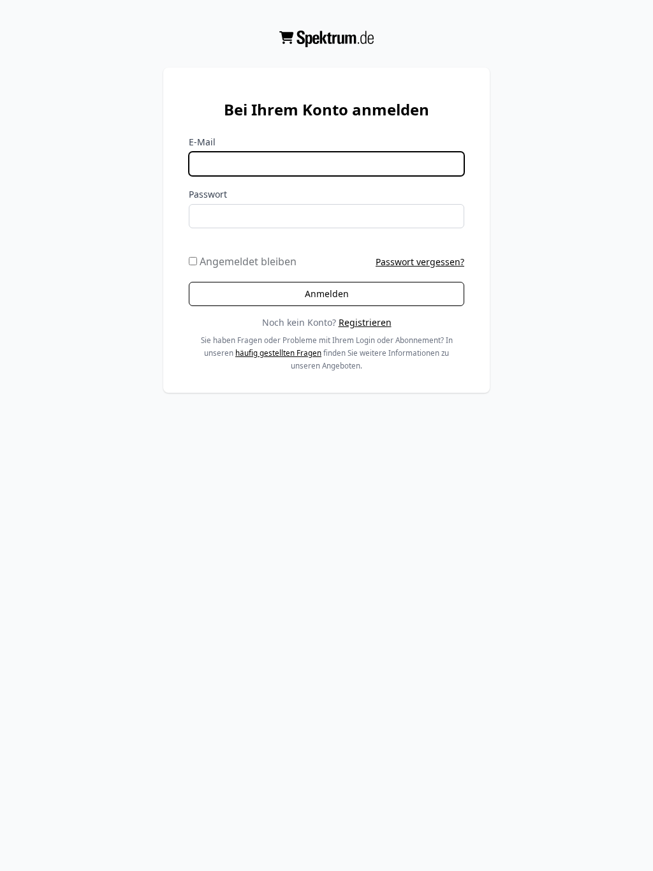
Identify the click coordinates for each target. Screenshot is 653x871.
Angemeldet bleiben (247, 261)
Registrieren (365, 322)
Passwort (208, 194)
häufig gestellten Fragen (278, 353)
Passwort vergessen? (420, 262)
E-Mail (202, 142)
